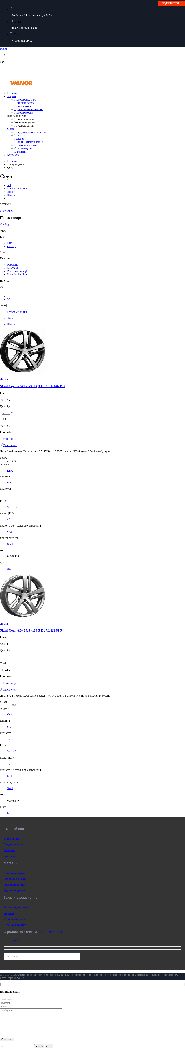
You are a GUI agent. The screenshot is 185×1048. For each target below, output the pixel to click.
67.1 (9, 531)
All (9, 185)
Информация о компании (30, 132)
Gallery (11, 246)
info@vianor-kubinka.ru (24, 27)
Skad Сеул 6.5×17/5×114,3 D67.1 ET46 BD (32, 386)
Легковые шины (14, 873)
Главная (12, 93)
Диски (11, 191)
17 (8, 494)
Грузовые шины (17, 188)
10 (8, 292)
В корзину (9, 438)
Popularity (13, 264)
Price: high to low (17, 274)
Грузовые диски (14, 890)
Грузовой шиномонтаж (28, 109)
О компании (12, 838)
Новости (19, 135)
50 (8, 299)
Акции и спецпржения (28, 141)
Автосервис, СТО (25, 99)
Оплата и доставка (25, 145)
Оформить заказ (14, 919)
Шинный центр (24, 102)
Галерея (19, 138)
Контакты (13, 154)
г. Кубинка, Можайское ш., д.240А (31, 15)
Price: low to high (17, 271)
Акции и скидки (14, 844)
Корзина (9, 913)
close (49, 1046)
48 (8, 763)
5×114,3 (12, 507)
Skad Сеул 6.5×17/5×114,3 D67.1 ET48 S (31, 630)
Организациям (23, 148)
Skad (10, 544)
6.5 (9, 482)
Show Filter (6, 210)
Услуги (11, 96)
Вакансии (20, 151)
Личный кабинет (15, 924)
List (9, 242)
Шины (11, 195)
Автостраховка (23, 112)
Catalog (4, 224)
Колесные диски (15, 878)
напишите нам (50, 932)
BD (9, 568)
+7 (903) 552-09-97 (21, 40)
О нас (10, 128)
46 (8, 519)
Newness (12, 267)
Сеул (10, 470)
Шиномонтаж (22, 106)
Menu (3, 48)
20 (8, 296)
